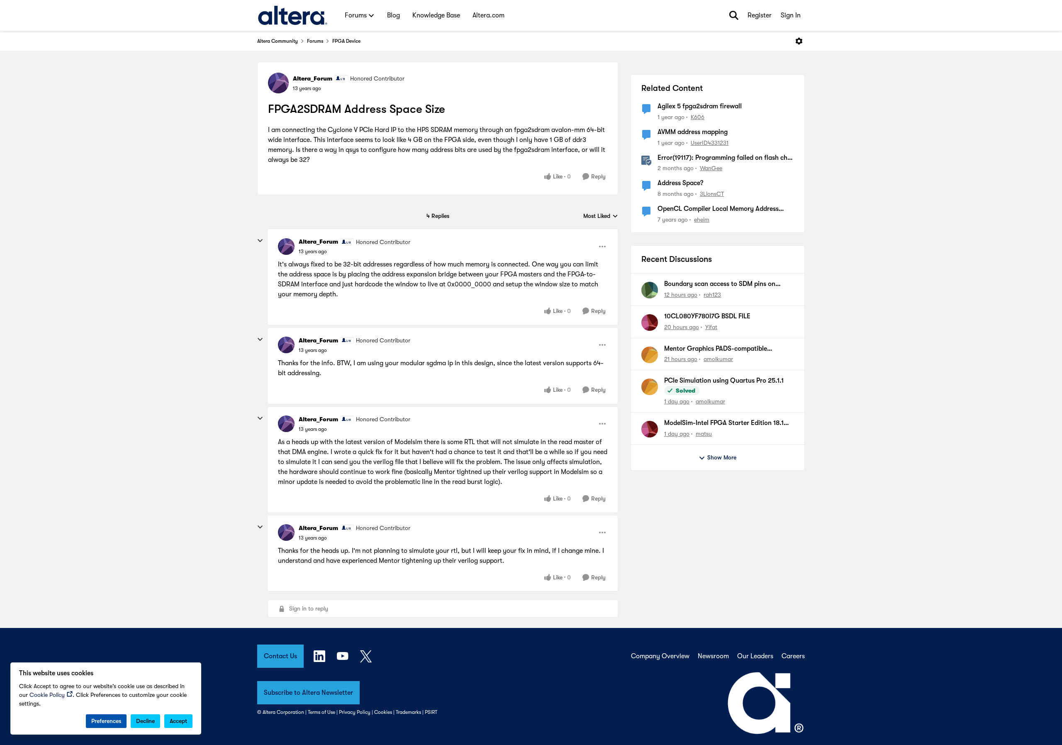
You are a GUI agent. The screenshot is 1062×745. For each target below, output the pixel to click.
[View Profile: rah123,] (649, 290)
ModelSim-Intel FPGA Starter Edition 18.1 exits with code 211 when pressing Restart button (724, 423)
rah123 (712, 294)
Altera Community (277, 41)
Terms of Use (321, 712)
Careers (793, 656)
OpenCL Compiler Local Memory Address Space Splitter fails (718, 209)
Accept (178, 721)
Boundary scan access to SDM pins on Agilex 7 (719, 284)
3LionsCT (712, 194)
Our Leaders (755, 656)
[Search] (734, 15)
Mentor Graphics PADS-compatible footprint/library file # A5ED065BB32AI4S (725, 349)
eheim (701, 219)
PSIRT (431, 712)
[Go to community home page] (292, 15)
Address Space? (680, 183)
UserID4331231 (709, 142)
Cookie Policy (47, 694)
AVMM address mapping (693, 132)
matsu (704, 433)
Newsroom (713, 656)
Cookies (383, 712)
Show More (721, 457)
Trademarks (408, 712)
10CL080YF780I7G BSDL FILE (707, 316)
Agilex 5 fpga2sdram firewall (700, 106)
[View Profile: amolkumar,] (649, 355)
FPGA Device (346, 41)
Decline (145, 721)
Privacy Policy (354, 712)
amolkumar (718, 359)
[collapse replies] (260, 241)
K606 (697, 117)
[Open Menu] (799, 41)
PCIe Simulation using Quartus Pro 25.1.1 (724, 380)
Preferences (106, 721)
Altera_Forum (312, 78)
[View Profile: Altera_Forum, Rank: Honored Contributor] (278, 83)
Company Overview (660, 656)
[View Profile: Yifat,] (649, 322)
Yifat (711, 327)
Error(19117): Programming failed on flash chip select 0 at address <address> (725, 158)
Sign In (791, 15)
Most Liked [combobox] (600, 216)
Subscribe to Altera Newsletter (308, 692)
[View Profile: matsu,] (649, 429)
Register (760, 15)
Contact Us (280, 656)
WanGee (711, 168)
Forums (315, 41)
